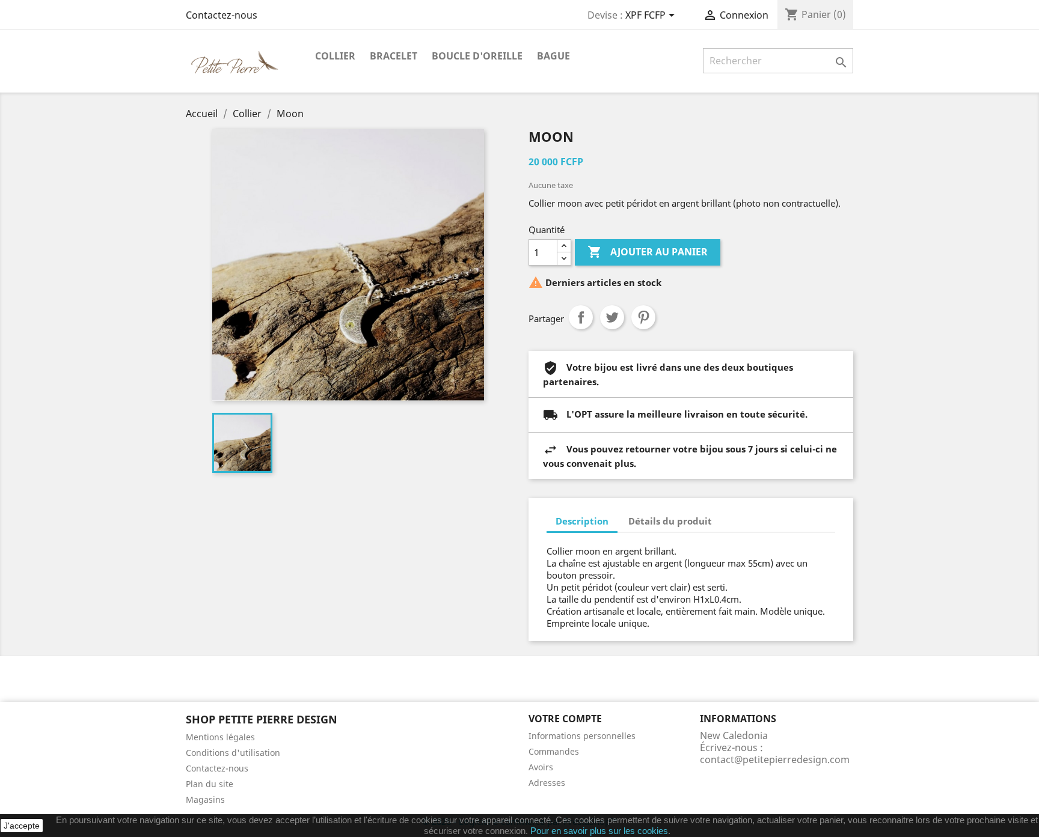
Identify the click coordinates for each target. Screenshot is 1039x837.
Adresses (547, 782)
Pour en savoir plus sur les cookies (599, 831)
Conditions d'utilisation (233, 752)
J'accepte (22, 825)
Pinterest (643, 317)
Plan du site (209, 784)
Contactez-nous (221, 15)
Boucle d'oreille (477, 55)
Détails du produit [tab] (670, 521)
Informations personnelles (582, 735)
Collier (335, 55)
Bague (553, 55)
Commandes (554, 751)
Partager (581, 317)
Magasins (205, 799)
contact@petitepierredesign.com (775, 759)
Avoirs (541, 767)
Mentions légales (220, 737)
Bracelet (393, 55)
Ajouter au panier (647, 252)
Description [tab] (582, 521)
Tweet (612, 317)
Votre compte (565, 718)
